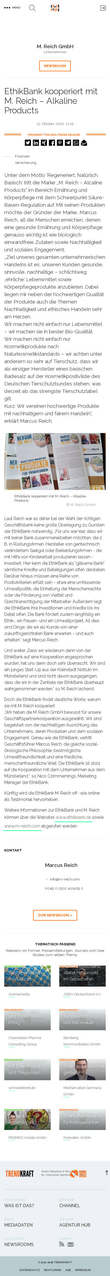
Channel (69, 1205)
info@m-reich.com (65, 879)
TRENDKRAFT (63, 1262)
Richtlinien (52, 1270)
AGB (68, 1270)
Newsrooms (19, 1244)
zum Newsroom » (55, 915)
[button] (28, 143)
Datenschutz (29, 1270)
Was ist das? (19, 1205)
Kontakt (71, 1244)
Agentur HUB (74, 1225)
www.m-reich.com (22, 826)
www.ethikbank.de (73, 817)
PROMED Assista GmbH (27, 1138)
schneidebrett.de (22, 1088)
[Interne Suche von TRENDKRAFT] (32, 8)
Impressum (83, 1270)
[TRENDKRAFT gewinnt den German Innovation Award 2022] (78, 1175)
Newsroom (55, 66)
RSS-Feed (61, 1243)
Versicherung (25, 163)
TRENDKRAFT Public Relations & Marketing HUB (55, 8)
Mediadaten (18, 1225)
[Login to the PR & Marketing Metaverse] (103, 8)
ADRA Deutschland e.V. (82, 994)
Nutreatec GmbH (77, 1138)
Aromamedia (19, 994)
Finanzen (22, 156)
